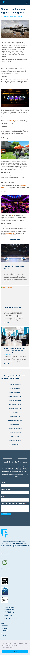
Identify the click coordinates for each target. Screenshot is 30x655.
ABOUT (3, 623)
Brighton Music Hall (9, 233)
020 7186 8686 (7, 616)
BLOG (2, 633)
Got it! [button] (15, 651)
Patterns (23, 79)
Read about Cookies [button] (8, 647)
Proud (12, 215)
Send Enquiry (6, 514)
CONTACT (4, 635)
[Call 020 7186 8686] (23, 2)
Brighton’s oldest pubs (13, 120)
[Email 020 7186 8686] (19, 2)
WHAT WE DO (5, 626)
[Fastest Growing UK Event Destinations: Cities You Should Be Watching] (15, 253)
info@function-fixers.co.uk (10, 619)
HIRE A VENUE (5, 628)
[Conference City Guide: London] (15, 295)
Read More (6, 282)
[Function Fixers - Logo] (4, 2)
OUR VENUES (4, 631)
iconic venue (6, 109)
